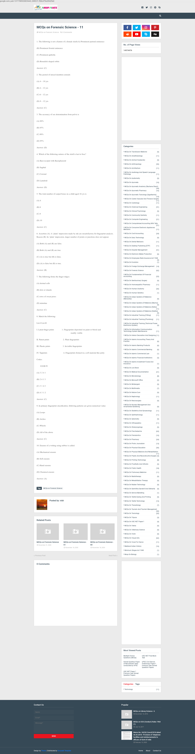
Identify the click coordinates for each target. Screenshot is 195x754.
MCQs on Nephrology (142, 397)
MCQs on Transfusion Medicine (142, 152)
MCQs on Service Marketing (142, 493)
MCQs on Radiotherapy (142, 476)
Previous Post (40, 556)
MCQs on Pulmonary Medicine (142, 472)
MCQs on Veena (142, 526)
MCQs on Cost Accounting (142, 234)
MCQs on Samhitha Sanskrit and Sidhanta (142, 489)
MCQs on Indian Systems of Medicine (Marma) (142, 303)
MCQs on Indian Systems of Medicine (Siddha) (142, 311)
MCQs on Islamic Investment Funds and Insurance (141, 363)
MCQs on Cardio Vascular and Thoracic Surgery (142, 199)
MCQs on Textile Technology (142, 501)
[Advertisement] (75, 651)
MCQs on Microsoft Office (142, 380)
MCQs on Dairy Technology (142, 238)
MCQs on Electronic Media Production (142, 254)
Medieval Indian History (142, 546)
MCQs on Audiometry (142, 178)
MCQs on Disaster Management (142, 250)
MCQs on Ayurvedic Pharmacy (142, 191)
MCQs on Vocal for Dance (142, 542)
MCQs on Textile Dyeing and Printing (142, 497)
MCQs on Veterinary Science (142, 530)
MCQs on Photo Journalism (142, 444)
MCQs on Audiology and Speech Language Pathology (141, 173)
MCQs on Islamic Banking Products (142, 345)
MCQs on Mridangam (142, 384)
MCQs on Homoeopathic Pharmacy (142, 285)
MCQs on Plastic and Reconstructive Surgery (142, 456)
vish (61, 500)
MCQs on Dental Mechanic (142, 242)
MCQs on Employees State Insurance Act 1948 (142, 258)
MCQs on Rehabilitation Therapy (142, 481)
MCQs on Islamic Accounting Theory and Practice (141, 340)
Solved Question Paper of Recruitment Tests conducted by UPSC (132, 663)
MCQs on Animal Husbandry (142, 160)
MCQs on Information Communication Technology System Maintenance (141, 330)
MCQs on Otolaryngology (142, 427)
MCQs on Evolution (142, 262)
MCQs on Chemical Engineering (142, 207)
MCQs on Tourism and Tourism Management (142, 509)
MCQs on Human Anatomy (142, 289)
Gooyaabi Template (64, 751)
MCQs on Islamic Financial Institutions (142, 358)
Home (140, 751)
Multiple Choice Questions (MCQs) (130, 657)
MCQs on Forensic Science (49, 32)
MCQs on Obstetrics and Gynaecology (142, 411)
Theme (43, 751)
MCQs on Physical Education (142, 448)
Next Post (112, 556)
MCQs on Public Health (142, 468)
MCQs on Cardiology (142, 203)
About (148, 751)
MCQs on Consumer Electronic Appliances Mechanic (141, 228)
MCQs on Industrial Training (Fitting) (142, 315)
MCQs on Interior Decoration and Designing (142, 335)
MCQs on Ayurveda (142, 182)
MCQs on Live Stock (142, 368)
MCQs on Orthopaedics (142, 423)
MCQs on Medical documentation (142, 372)
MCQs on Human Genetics (142, 293)
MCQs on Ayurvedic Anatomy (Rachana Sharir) (142, 187)
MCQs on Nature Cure (142, 392)
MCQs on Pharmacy (142, 440)
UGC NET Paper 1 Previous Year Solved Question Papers (131, 673)
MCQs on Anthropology (142, 164)
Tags (137, 684)
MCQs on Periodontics (142, 435)
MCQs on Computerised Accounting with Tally (142, 224)
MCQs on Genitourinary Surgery (142, 281)
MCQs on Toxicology (142, 513)
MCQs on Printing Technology (142, 460)
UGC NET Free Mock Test (149, 657)
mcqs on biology (142, 554)
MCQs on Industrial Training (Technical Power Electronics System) (141, 324)
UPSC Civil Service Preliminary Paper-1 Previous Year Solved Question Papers (149, 664)
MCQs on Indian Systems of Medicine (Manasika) (141, 298)
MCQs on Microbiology (142, 376)
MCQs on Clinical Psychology (142, 211)
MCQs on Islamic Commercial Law (142, 354)
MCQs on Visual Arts (142, 538)
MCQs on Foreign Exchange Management (142, 266)
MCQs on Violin (142, 534)
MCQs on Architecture (142, 168)
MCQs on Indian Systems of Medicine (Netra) (142, 307)
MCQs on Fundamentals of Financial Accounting (141, 275)
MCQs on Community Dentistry (142, 215)
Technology (142, 689)
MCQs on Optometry (142, 419)
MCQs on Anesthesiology (142, 156)
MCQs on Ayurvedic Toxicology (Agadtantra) (142, 195)
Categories (128, 684)
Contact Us (157, 751)
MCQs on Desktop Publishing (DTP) (142, 246)
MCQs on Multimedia (142, 388)
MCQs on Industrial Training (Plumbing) (142, 319)
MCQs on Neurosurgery (142, 401)
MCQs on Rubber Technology (142, 485)
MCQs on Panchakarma (142, 431)
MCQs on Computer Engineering (142, 219)
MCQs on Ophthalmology (142, 415)
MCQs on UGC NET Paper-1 (142, 522)
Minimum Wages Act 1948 (142, 550)
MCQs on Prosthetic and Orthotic (142, 464)
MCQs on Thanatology (142, 505)
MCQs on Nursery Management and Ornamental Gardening (141, 406)
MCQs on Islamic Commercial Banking (142, 350)
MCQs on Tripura (142, 518)
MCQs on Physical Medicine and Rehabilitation (142, 452)
